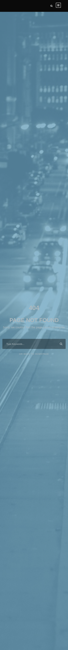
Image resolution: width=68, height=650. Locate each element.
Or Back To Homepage (34, 354)
